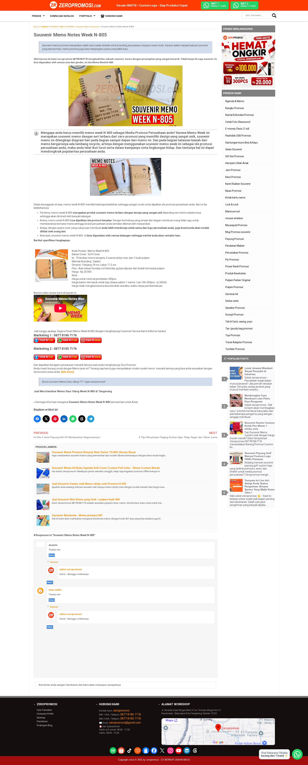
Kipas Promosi (233, 190)
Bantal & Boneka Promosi (239, 114)
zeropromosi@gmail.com (125, 722)
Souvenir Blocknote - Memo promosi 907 (77, 515)
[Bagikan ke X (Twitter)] (46, 418)
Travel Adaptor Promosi (238, 342)
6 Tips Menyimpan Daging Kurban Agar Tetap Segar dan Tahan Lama (178, 437)
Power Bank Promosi (237, 266)
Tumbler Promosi (235, 349)
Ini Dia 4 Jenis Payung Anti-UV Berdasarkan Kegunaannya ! (67, 437)
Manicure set (232, 211)
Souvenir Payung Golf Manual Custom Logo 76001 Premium (258, 456)
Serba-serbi (231, 300)
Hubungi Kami (113, 16)
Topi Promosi (232, 335)
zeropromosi (121, 710)
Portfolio (85, 16)
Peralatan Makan (235, 245)
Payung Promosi (234, 239)
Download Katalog (62, 16)
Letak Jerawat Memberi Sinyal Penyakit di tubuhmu (259, 371)
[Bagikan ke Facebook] (37, 418)
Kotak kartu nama (235, 197)
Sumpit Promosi (234, 314)
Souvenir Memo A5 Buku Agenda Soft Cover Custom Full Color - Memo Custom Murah (106, 467)
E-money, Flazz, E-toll (237, 128)
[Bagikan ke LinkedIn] (64, 418)
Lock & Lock (231, 204)
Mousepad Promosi (236, 225)
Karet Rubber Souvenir (238, 183)
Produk (36, 16)
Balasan (54, 562)
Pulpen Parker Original (237, 280)
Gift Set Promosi (234, 156)
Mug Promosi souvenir (237, 232)
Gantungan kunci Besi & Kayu (241, 142)
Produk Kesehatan (235, 273)
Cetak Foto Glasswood (237, 121)
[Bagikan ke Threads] (81, 418)
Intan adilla (55, 590)
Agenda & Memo (234, 101)
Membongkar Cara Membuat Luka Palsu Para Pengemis (257, 398)
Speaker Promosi (235, 307)
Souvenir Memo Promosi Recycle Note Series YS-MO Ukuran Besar (94, 452)
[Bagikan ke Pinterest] (55, 418)
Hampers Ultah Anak (236, 163)
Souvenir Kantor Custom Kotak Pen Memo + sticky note (259, 425)
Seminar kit (231, 294)
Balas (51, 555)
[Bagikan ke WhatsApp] (72, 418)
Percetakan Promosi (236, 252)
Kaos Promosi (233, 177)
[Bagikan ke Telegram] (90, 418)
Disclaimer (42, 721)
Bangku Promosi (234, 108)
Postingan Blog (44, 725)
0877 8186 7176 (130, 714)
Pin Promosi (232, 259)
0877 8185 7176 (130, 718)
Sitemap (41, 717)
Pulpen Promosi (234, 287)
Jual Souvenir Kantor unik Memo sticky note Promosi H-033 (89, 483)
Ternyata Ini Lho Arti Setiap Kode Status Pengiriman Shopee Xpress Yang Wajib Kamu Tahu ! (260, 486)
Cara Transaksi (44, 710)
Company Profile (45, 713)
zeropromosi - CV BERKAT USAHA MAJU (168, 759)
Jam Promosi (232, 170)
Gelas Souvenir (233, 149)
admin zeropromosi (70, 569)
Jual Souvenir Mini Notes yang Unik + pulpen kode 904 (86, 499)
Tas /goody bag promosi (239, 328)
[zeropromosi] (76, 5)
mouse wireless (234, 218)
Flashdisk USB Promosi (238, 135)
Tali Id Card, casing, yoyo (238, 321)
